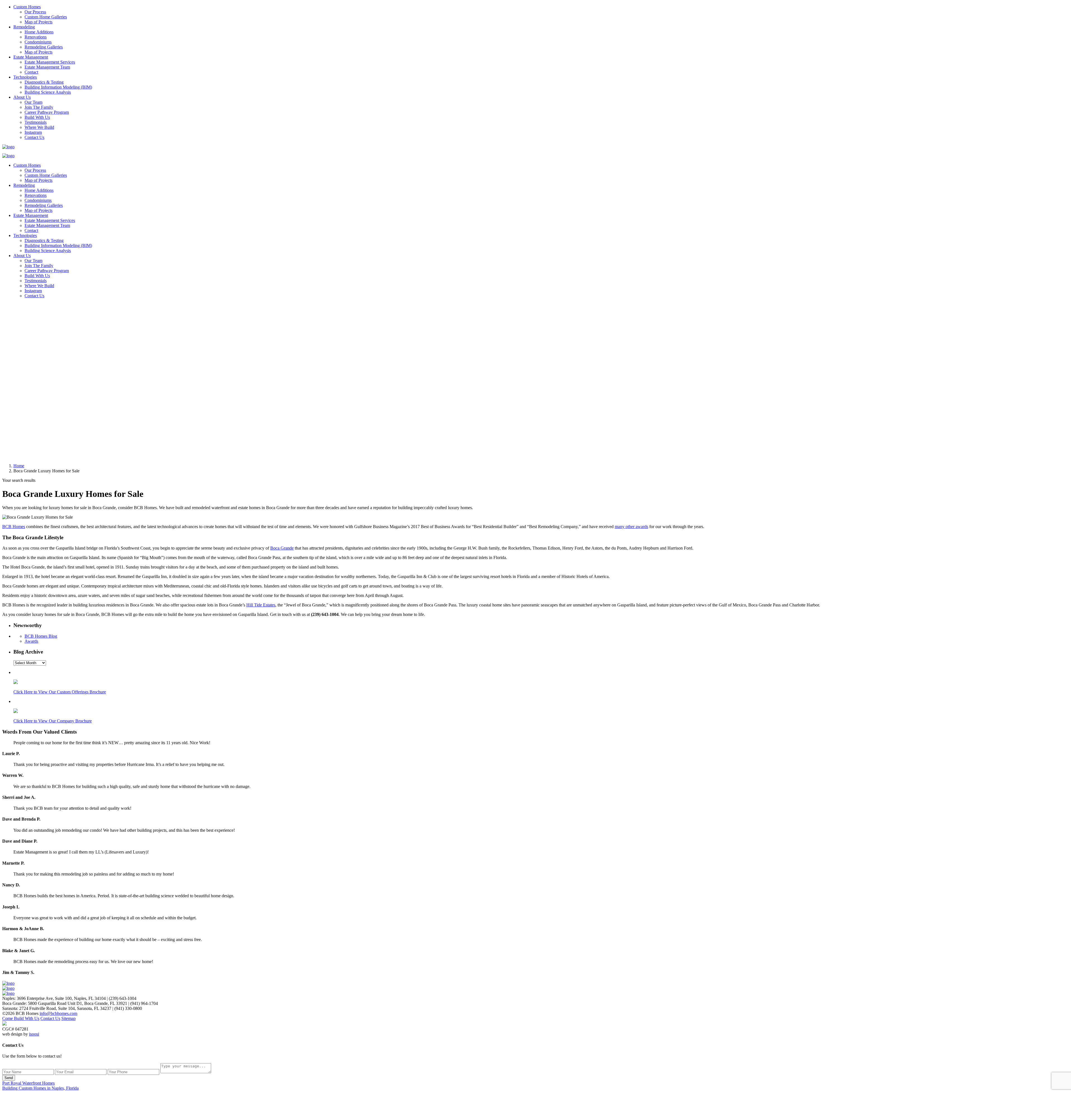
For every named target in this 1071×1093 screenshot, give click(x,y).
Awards (31, 641)
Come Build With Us (20, 1018)
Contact (31, 72)
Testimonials (36, 122)
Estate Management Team (47, 67)
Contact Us (34, 137)
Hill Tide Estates (260, 605)
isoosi (34, 1034)
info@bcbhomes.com (58, 1013)
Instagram (33, 132)
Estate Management (30, 57)
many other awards (631, 526)
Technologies (25, 77)
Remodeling (24, 27)
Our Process (35, 11)
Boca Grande (282, 548)
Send (8, 1078)
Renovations (36, 37)
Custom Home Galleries (46, 16)
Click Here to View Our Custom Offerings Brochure (59, 692)
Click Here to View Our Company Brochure (52, 721)
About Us (22, 97)
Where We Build (39, 127)
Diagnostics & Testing (44, 82)
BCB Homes (13, 526)
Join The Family (39, 107)
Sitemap (68, 1018)
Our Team (33, 102)
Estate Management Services (50, 62)
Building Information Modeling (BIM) (58, 87)
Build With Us (37, 117)
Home (18, 465)
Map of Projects (38, 22)
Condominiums (38, 42)
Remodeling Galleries (44, 47)
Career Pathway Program (47, 112)
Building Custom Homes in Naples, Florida (40, 1088)
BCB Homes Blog (41, 636)
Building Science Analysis (48, 92)
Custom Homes (27, 6)
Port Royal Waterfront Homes (28, 1083)
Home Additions (39, 32)
